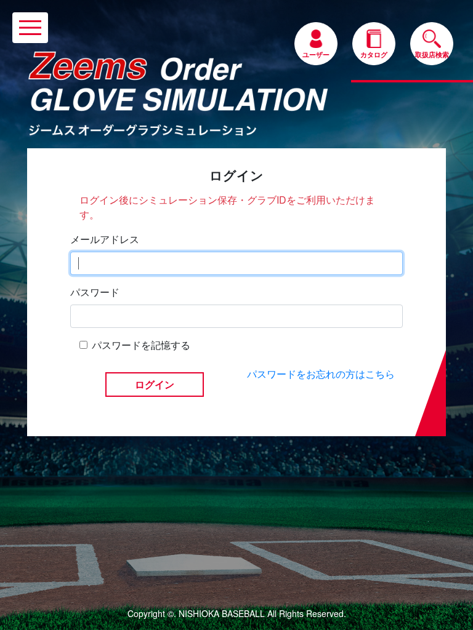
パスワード (94, 292)
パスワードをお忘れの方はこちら (321, 374)
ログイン (154, 384)
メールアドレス (104, 239)
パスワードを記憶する (141, 345)
